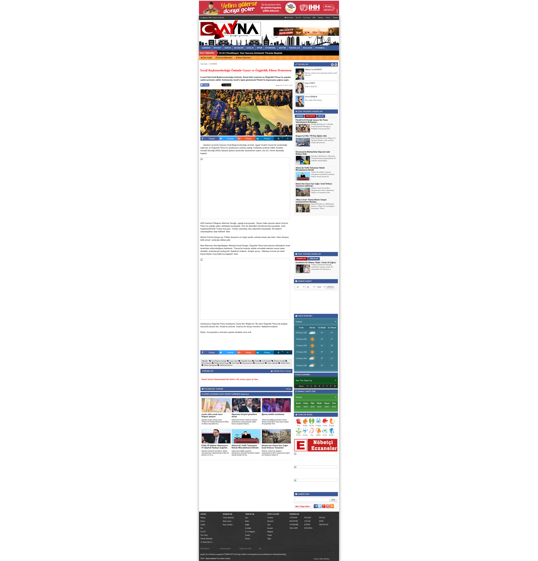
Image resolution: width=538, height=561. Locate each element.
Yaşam (269, 535)
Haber (247, 521)
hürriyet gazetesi (225, 549)
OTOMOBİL (294, 525)
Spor (246, 518)
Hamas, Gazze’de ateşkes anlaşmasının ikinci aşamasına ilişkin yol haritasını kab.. (322, 190)
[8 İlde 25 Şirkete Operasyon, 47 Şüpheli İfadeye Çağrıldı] (216, 436)
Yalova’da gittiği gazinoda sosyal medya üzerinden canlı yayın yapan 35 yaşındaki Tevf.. (275, 422)
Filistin (256, 361)
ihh (260, 549)
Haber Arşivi (227, 521)
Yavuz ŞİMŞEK (311, 83)
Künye (328, 17)
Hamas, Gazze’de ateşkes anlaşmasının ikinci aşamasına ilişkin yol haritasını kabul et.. (276, 453)
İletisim (335, 17)
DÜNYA (322, 518)
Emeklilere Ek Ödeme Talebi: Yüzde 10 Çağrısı (316, 262)
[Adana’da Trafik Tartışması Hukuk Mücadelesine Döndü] (247, 436)
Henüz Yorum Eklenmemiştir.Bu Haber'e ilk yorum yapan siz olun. (229, 379)
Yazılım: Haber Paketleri (322, 559)
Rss (201, 528)
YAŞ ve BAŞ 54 (311, 73)
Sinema (247, 539)
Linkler (202, 525)
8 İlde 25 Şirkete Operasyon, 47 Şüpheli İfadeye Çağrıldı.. (214, 446)
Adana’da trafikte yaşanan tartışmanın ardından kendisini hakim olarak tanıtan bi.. (322, 174)
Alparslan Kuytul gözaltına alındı (244, 415)
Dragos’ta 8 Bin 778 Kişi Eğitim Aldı (311, 136)
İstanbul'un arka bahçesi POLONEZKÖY (320, 100)
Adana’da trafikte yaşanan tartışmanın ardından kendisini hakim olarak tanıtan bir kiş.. (246, 453)
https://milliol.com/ (244, 554)
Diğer (269, 539)
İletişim (202, 518)
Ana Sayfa (289, 17)
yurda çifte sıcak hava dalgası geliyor (211, 415)
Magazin (270, 532)
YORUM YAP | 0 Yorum (282, 371)
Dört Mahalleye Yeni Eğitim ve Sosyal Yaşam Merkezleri (257, 53)
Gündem (270, 518)
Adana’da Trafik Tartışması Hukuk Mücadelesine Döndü (245, 446)
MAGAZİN (294, 528)
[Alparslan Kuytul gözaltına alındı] (247, 405)
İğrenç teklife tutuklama (273, 414)
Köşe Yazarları (228, 525)
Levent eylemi (260, 363)
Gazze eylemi (233, 361)
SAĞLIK (307, 521)
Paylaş (212, 138)
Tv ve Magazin (250, 532)
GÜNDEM (213, 64)
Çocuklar (248, 528)
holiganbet (253, 554)
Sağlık (247, 525)
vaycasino (260, 554)
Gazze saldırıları (272, 363)
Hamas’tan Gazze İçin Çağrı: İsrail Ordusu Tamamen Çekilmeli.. (275, 447)
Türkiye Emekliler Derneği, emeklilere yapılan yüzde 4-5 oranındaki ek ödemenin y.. (322, 267)
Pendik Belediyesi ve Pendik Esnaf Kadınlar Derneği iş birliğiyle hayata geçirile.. (322, 126)
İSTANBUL (308, 528)
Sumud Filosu (285, 363)
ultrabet (265, 554)
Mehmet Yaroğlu (279, 361)
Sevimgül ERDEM (312, 97)
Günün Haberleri (228, 518)
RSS (314, 17)
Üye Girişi (306, 17)
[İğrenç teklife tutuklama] (277, 405)
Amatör (247, 535)
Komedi (270, 528)
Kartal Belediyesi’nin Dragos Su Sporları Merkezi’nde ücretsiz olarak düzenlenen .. (323, 140)
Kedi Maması (204, 549)
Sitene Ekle (206, 542)
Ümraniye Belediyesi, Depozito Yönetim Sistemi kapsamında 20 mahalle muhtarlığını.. (323, 158)
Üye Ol (298, 17)
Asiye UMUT (310, 69)
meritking (283, 554)
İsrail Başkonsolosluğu (219, 361)
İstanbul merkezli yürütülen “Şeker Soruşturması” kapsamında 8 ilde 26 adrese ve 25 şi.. (215, 453)
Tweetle (230, 138)
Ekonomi (270, 521)
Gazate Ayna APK (245, 549)
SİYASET (307, 518)
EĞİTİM (307, 525)
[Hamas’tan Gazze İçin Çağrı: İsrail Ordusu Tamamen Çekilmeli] (277, 436)
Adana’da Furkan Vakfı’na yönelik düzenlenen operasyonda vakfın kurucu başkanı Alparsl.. (244, 422)
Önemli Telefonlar (206, 539)
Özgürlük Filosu (246, 361)
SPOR (321, 521)
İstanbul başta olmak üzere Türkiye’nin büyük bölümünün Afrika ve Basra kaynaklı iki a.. (215, 422)
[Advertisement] (316, 233)
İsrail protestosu (247, 363)
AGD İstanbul (266, 361)
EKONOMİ (294, 521)
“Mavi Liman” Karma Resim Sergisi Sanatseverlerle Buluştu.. (311, 201)
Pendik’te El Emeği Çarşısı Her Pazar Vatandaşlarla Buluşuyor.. (312, 121)
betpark (277, 554)
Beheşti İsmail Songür (221, 363)
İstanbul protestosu (225, 365)
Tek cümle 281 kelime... (314, 86)
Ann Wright (235, 363)
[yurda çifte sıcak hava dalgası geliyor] (216, 405)
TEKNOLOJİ (323, 525)
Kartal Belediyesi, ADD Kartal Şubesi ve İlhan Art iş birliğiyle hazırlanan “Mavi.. (323, 206)
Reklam (320, 17)
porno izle (271, 554)
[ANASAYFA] (231, 30)
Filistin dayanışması (210, 365)
